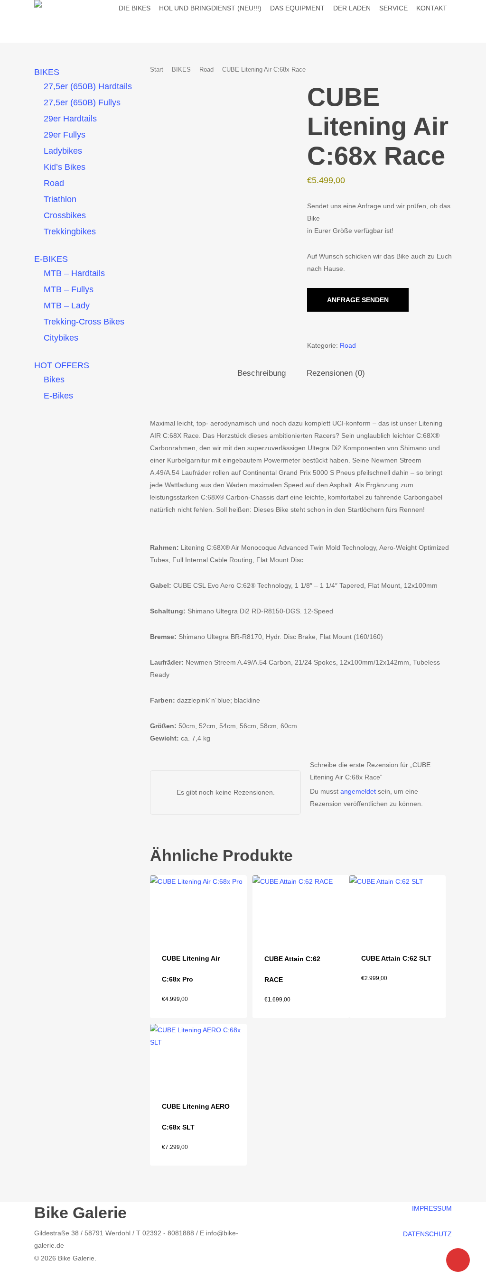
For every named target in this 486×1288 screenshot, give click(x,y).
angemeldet (358, 791)
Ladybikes (63, 151)
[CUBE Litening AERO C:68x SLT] (198, 1053)
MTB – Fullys (68, 289)
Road (54, 183)
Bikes (54, 379)
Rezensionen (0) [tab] (336, 373)
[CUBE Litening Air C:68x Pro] (198, 905)
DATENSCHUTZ (427, 1234)
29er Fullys (64, 134)
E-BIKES (51, 259)
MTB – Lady (67, 305)
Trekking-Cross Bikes (84, 321)
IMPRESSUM (432, 1208)
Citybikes (61, 338)
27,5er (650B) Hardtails (88, 86)
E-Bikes (58, 395)
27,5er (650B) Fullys (82, 102)
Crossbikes (65, 215)
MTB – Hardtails (74, 273)
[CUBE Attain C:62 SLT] (397, 905)
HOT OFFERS (61, 365)
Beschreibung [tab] (261, 373)
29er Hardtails (70, 118)
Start (156, 69)
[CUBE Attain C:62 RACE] (300, 905)
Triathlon (60, 199)
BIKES (46, 72)
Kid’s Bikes (64, 167)
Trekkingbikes (70, 231)
